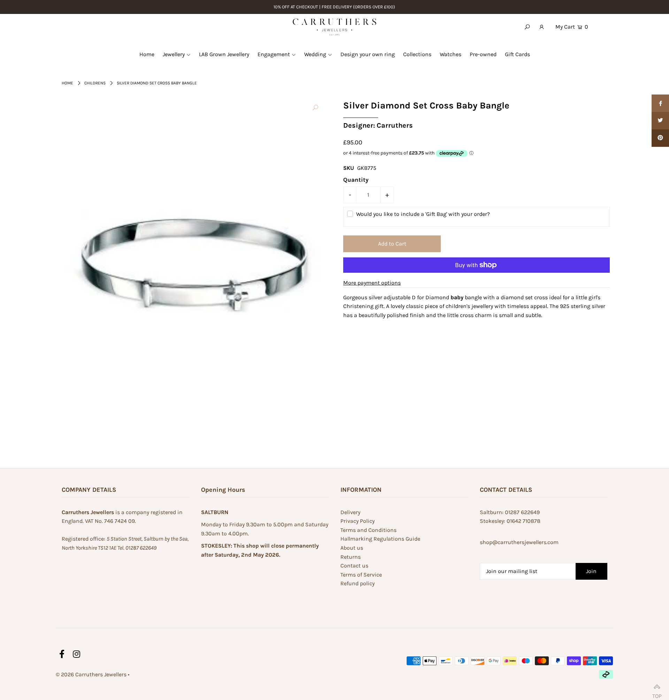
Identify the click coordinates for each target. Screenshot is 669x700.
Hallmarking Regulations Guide (380, 538)
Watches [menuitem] (450, 54)
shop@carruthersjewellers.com (519, 542)
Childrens (95, 83)
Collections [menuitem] (417, 54)
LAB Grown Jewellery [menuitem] (224, 54)
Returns (350, 557)
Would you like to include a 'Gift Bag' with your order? (423, 214)
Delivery (350, 512)
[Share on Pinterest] (660, 138)
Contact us (354, 565)
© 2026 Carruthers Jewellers (91, 674)
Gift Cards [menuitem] (517, 54)
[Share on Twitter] (660, 120)
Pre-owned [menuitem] (483, 54)
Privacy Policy (357, 521)
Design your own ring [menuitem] (367, 54)
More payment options (372, 282)
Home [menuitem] (146, 54)
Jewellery (174, 54)
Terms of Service (361, 574)
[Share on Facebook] (660, 103)
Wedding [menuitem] (315, 54)
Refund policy (357, 583)
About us (351, 547)
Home (67, 83)
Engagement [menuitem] (273, 54)
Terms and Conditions (368, 530)
